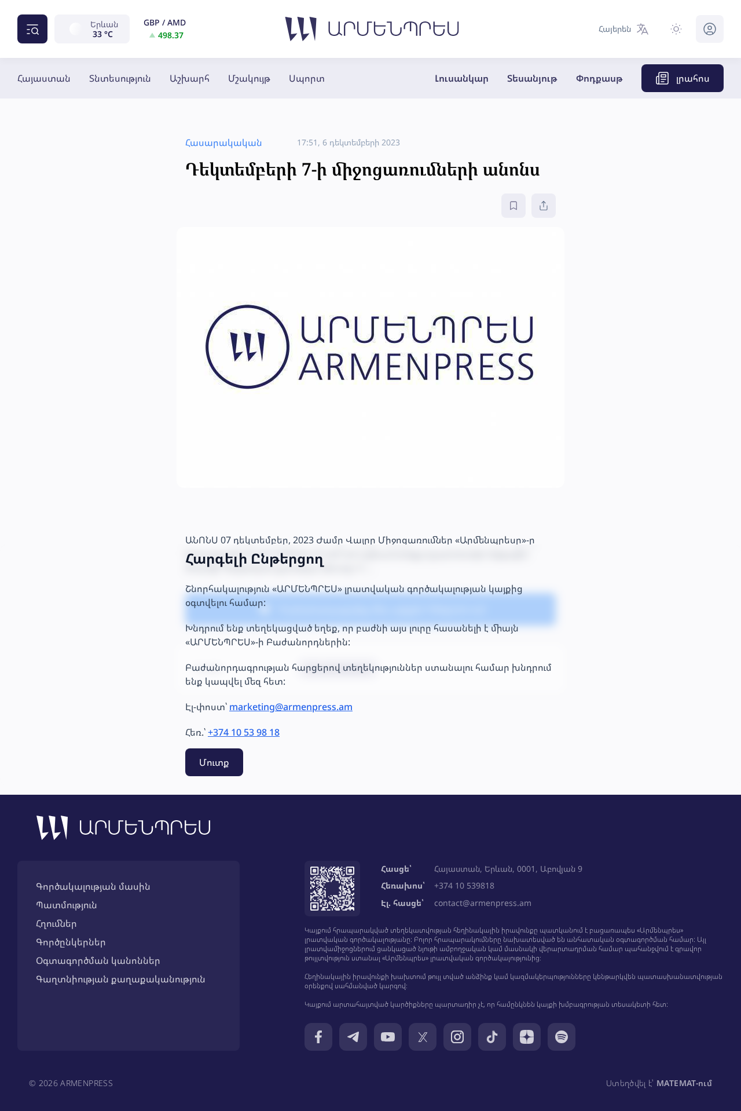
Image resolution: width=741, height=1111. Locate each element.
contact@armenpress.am (482, 902)
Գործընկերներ (71, 941)
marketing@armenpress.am (291, 706)
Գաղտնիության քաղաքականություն (121, 979)
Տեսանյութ (532, 78)
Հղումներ (56, 923)
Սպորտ (307, 78)
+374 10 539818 (464, 885)
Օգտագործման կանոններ (98, 960)
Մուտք (214, 762)
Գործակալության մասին (93, 886)
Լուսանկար (462, 78)
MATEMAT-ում (684, 1082)
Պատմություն (66, 904)
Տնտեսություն (120, 78)
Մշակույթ (249, 78)
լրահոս (693, 78)
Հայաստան (44, 78)
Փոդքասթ (599, 78)
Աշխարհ (190, 78)
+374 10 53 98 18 (244, 732)
